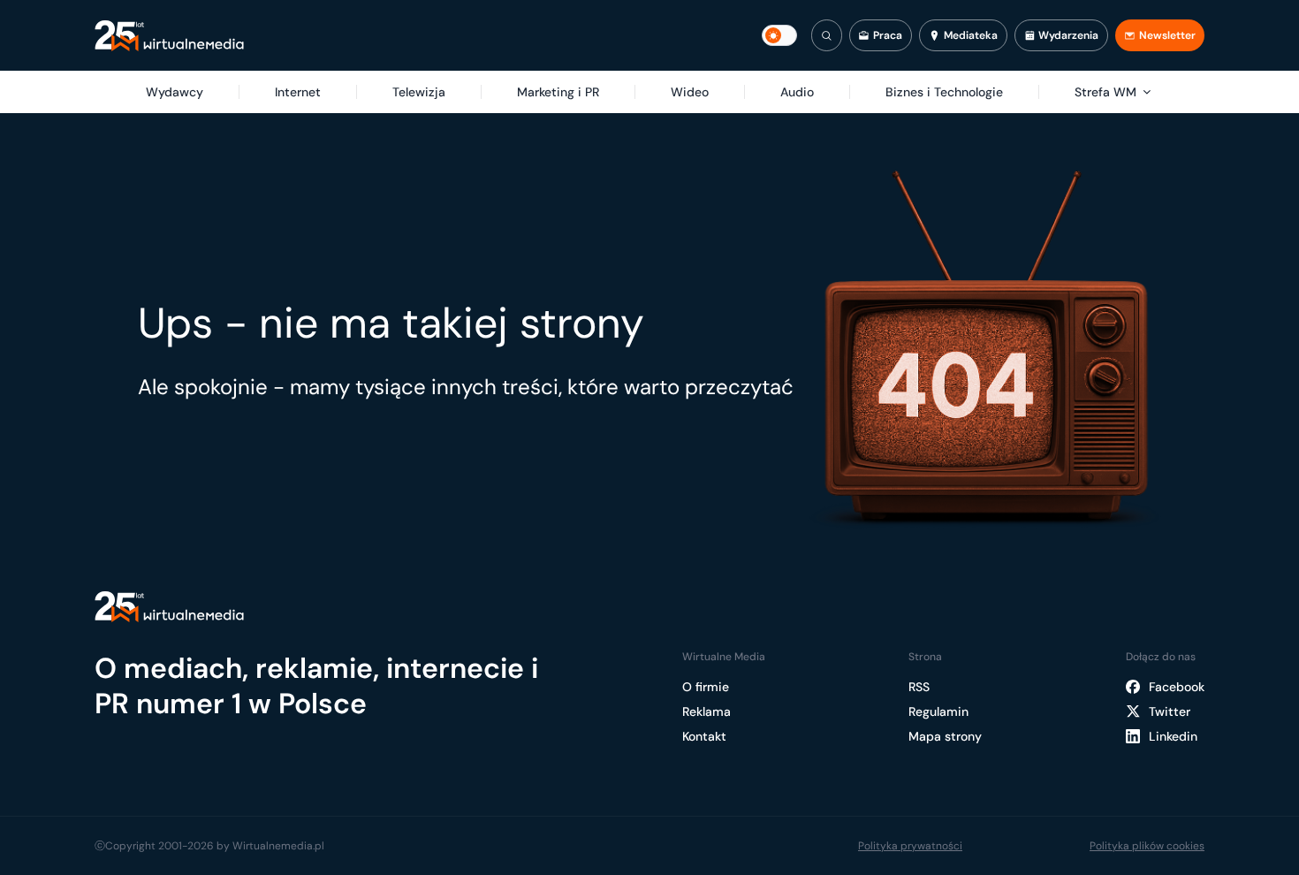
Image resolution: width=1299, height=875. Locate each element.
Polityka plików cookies (1147, 846)
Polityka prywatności (910, 846)
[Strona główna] (169, 35)
